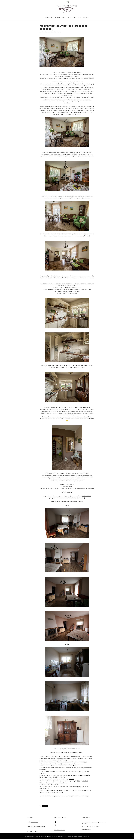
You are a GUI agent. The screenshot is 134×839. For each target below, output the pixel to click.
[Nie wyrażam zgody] (132, 836)
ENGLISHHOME (54, 784)
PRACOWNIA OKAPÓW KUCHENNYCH (56, 777)
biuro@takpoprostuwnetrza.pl (38, 826)
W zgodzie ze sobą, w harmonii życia (91, 826)
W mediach (72, 17)
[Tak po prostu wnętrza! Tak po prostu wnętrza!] (67, 7)
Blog (79, 17)
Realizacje (49, 17)
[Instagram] (55, 825)
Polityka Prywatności (59, 830)
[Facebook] (55, 822)
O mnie (64, 17)
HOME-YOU (85, 781)
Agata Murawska (46, 32)
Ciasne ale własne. (86, 829)
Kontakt (86, 17)
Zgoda (93, 836)
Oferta (57, 17)
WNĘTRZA (45, 806)
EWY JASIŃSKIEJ (86, 496)
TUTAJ (79, 287)
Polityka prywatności (102, 836)
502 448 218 (34, 822)
